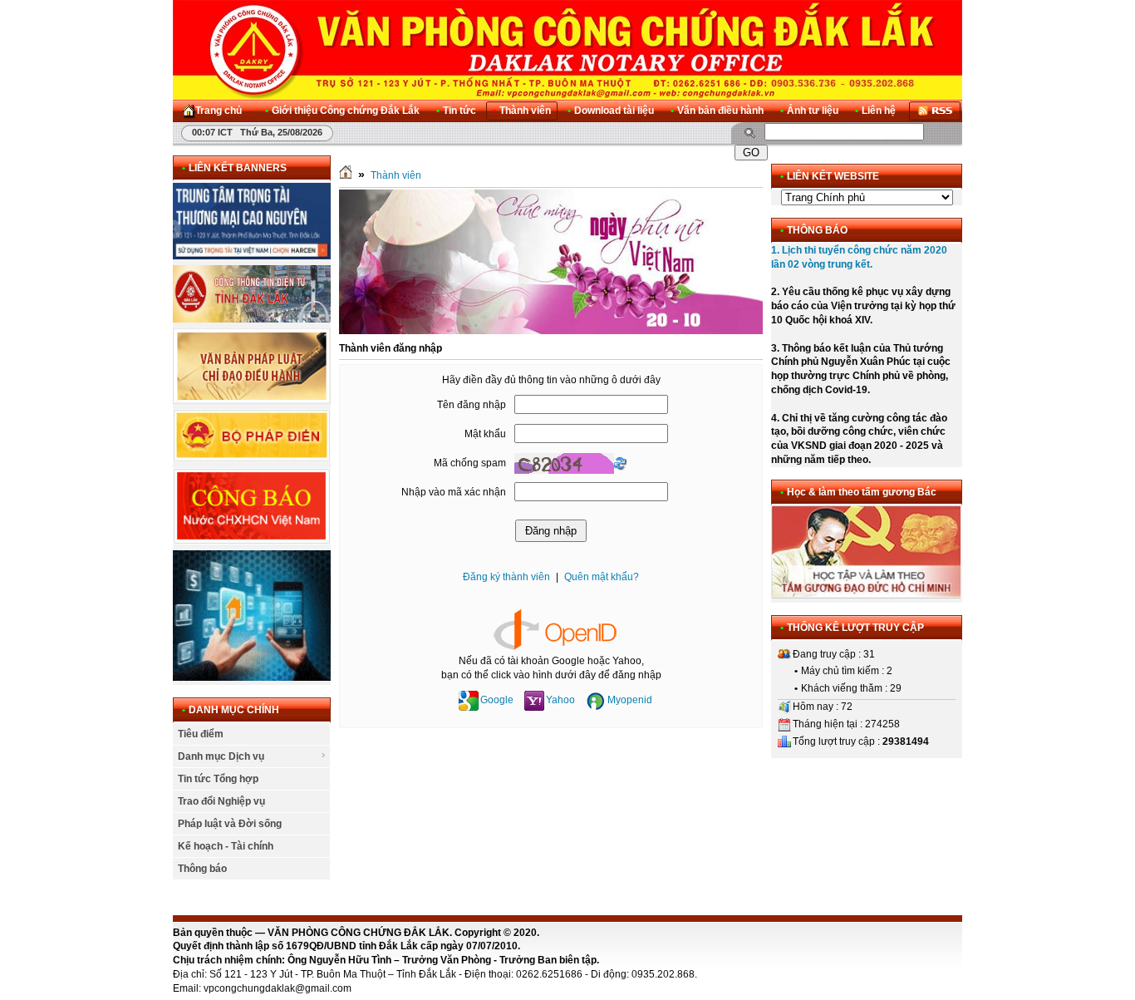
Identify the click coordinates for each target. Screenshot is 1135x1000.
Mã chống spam (470, 463)
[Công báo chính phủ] (252, 541)
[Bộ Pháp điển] (252, 459)
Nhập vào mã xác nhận (453, 492)
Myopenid (629, 700)
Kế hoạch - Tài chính (225, 846)
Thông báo (202, 868)
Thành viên (396, 175)
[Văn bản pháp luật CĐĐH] (252, 400)
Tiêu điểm (201, 734)
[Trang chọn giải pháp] (252, 677)
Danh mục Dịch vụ (221, 756)
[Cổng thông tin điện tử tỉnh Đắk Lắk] (252, 319)
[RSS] (934, 111)
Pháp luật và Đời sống (230, 824)
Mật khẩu (485, 434)
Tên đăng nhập (471, 405)
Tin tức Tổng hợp (218, 779)
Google (496, 700)
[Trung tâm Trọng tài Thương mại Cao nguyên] (252, 256)
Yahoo (560, 700)
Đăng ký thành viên (506, 577)
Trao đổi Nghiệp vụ (221, 801)
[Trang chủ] (345, 175)
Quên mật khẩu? (601, 577)
